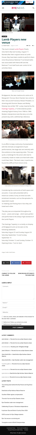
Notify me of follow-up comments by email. (15, 322)
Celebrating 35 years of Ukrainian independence (15, 406)
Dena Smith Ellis (6, 354)
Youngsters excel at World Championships (13, 422)
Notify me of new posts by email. (12, 324)
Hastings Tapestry (8, 109)
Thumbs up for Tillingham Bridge (19, 346)
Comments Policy (11, 428)
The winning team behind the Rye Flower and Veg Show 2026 (17, 385)
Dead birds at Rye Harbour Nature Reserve (21, 373)
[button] (3, 8)
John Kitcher (5, 339)
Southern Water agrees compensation (12, 394)
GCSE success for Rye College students (12, 414)
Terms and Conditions (22, 428)
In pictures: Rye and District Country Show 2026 (15, 410)
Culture (4, 36)
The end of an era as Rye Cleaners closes (21, 339)
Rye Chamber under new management (22, 360)
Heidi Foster (6, 45)
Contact (26, 430)
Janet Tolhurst (5, 350)
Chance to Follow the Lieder (8, 274)
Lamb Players (19, 49)
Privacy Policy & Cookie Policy (15, 430)
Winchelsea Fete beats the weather (26, 274)
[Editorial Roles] (18, 3)
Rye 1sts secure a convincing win (11, 418)
